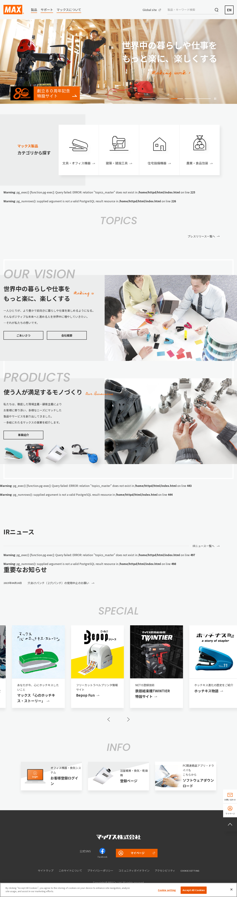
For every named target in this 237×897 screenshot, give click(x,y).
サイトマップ (45, 870)
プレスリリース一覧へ (201, 236)
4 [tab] (191, 98)
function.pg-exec (42, 192)
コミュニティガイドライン (134, 870)
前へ (108, 719)
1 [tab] (149, 98)
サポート (47, 9)
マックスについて (69, 9)
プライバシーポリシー (100, 870)
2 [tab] (163, 98)
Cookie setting (189, 871)
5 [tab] (204, 98)
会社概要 (66, 335)
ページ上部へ (230, 824)
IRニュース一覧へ (203, 546)
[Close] (231, 889)
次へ (128, 719)
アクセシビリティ (165, 870)
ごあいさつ (23, 335)
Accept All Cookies (194, 890)
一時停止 (215, 98)
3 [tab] (177, 98)
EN (229, 9)
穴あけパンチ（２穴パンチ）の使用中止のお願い (59, 583)
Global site (150, 10)
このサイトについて (70, 870)
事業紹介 (23, 435)
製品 (34, 9)
